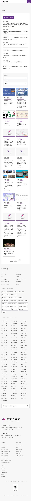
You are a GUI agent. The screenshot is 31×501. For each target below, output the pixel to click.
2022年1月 (14, 364)
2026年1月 (14, 325)
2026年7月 (14, 321)
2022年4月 (14, 361)
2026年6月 (23, 321)
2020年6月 (23, 378)
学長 (3, 291)
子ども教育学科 (18, 297)
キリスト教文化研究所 (12, 306)
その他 (17, 283)
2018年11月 (14, 393)
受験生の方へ (19, 442)
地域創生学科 (14, 294)
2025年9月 (23, 328)
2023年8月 (4, 349)
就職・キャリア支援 (5, 451)
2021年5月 (4, 371)
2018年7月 (14, 395)
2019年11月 (4, 386)
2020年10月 (14, 376)
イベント (3, 274)
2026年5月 (4, 323)
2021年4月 (14, 371)
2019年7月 (14, 388)
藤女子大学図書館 (5, 457)
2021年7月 (14, 369)
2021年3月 (23, 371)
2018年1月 (23, 395)
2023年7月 (14, 349)
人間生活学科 (5, 300)
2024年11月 (4, 337)
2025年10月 (14, 328)
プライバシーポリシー (9, 481)
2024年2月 (4, 345)
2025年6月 (23, 330)
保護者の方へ (19, 451)
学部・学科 (18, 274)
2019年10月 (14, 386)
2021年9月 (23, 366)
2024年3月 (23, 342)
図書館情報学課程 (13, 303)
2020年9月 (23, 376)
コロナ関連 (18, 281)
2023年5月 (4, 352)
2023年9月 (23, 347)
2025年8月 (4, 330)
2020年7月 (14, 378)
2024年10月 (14, 337)
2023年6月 (23, 349)
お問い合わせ (4, 472)
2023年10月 (14, 347)
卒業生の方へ (19, 449)
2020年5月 (4, 381)
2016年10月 (14, 398)
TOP (2, 5)
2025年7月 (14, 330)
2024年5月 (4, 342)
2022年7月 (14, 359)
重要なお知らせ (5, 283)
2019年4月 (14, 390)
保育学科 (21, 300)
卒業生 (4, 312)
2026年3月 (23, 323)
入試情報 (3, 447)
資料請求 (3, 468)
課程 (2, 276)
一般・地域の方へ (20, 455)
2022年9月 (23, 357)
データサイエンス (6, 309)
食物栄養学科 (14, 300)
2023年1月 (14, 354)
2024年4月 (14, 342)
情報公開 (3, 474)
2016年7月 (23, 398)
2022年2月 (4, 364)
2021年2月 (4, 374)
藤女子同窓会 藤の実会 (6, 460)
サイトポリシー (23, 481)
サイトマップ (16, 481)
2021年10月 (14, 366)
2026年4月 (14, 323)
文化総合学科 (5, 294)
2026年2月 (4, 325)
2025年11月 (4, 328)
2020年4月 (14, 381)
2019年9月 (23, 386)
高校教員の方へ (19, 444)
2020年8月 (4, 378)
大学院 (17, 276)
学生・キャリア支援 (21, 279)
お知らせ (3, 465)
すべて (4, 271)
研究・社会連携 (4, 455)
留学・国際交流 (5, 281)
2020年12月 (24, 374)
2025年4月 (14, 333)
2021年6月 (24, 369)
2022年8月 (4, 359)
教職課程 (4, 303)
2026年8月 (4, 321)
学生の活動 (4, 279)
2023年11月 (4, 347)
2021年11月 (4, 366)
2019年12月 (24, 383)
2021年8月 (4, 369)
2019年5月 (4, 390)
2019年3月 (23, 390)
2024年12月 (24, 335)
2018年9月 (4, 395)
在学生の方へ (19, 447)
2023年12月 (24, 345)
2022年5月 (4, 361)
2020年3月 (23, 381)
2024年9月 (23, 337)
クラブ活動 (14, 309)
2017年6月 (4, 398)
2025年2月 (4, 335)
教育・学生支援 (4, 449)
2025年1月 (14, 335)
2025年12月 (24, 325)
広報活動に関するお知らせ (10, 406)
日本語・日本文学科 (19, 291)
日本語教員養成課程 (23, 303)
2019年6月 (23, 388)
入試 (17, 271)
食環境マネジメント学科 (7, 297)
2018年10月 (24, 393)
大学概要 (3, 442)
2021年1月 (13, 374)
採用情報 (3, 476)
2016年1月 (4, 400)
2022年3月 (23, 361)
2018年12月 (4, 393)
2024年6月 (23, 340)
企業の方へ (18, 453)
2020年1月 (14, 383)
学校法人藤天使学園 (5, 462)
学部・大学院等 (4, 444)
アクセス (3, 470)
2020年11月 (4, 376)
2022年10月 (14, 357)
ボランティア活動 (23, 309)
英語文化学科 (10, 291)
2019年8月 (4, 388)
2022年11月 (4, 357)
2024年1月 (14, 345)
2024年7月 (14, 340)
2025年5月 (4, 333)
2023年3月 (23, 352)
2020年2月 (4, 383)
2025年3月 (23, 333)
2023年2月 (4, 354)
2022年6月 (23, 359)
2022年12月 (24, 354)
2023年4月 (14, 352)
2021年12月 (24, 364)
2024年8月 (4, 340)
